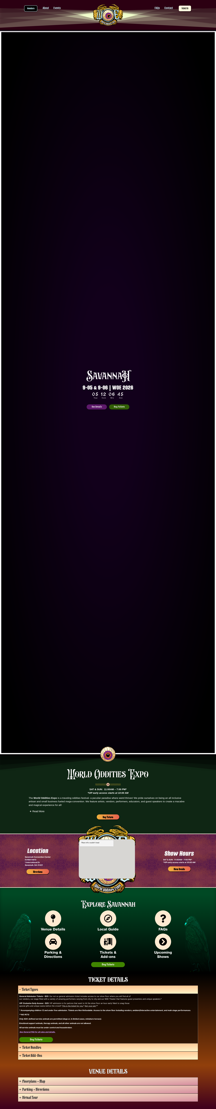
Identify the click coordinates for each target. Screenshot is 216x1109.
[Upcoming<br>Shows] (163, 942)
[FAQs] (163, 918)
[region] (36, 1039)
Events (57, 8)
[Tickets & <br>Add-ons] (108, 942)
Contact (168, 8)
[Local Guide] (108, 918)
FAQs (157, 8)
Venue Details (53, 929)
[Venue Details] (53, 918)
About (46, 8)
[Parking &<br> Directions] (53, 942)
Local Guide (108, 929)
